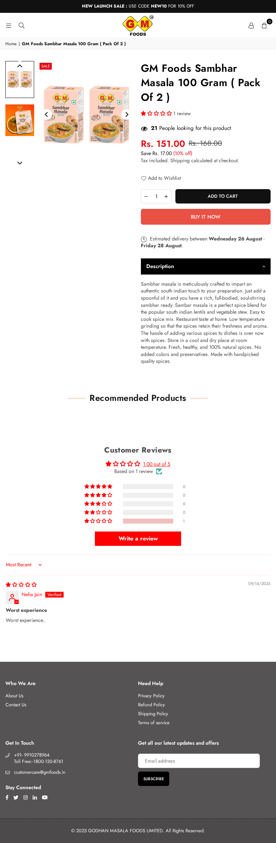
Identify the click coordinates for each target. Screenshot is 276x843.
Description (160, 266)
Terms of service (154, 722)
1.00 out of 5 (156, 464)
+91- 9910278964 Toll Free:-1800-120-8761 (38, 758)
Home (11, 44)
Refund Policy (151, 704)
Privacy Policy (151, 695)
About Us (14, 695)
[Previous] (46, 114)
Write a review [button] (138, 538)
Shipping (180, 160)
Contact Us (15, 704)
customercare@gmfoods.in (39, 772)
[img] (21, 584)
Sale (45, 66)
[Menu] (8, 25)
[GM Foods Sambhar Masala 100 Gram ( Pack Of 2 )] (20, 79)
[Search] (21, 25)
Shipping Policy (153, 713)
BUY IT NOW (206, 216)
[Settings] (251, 25)
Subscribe (153, 779)
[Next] (126, 114)
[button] (264, 25)
